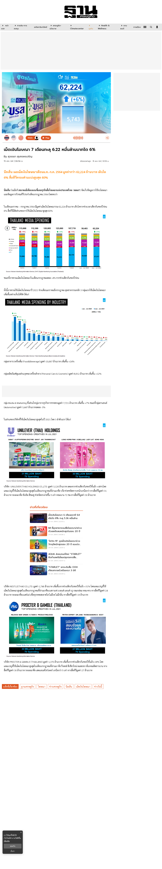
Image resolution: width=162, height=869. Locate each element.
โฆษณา (41, 686)
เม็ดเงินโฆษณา (83, 686)
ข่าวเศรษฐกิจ (55, 686)
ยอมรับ (12, 846)
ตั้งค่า (13, 851)
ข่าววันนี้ (98, 686)
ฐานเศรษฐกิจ (27, 686)
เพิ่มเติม (7, 841)
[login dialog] (157, 27)
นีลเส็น (69, 686)
